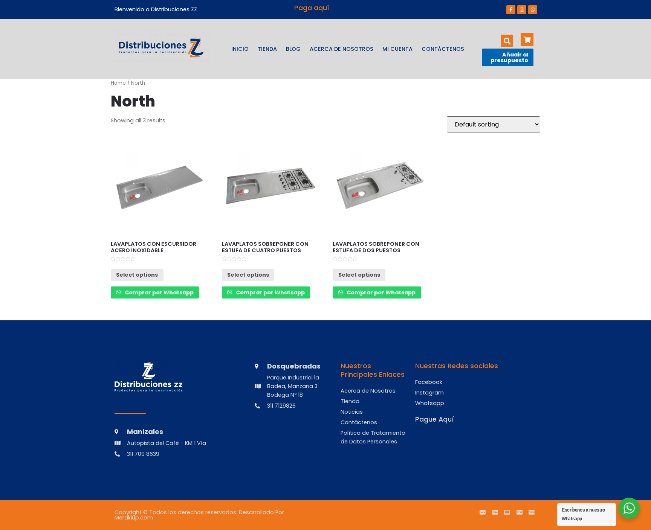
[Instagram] (521, 9)
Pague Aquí (434, 419)
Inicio (240, 49)
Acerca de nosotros (341, 49)
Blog (293, 49)
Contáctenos (443, 49)
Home (118, 83)
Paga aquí (311, 7)
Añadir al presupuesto (509, 57)
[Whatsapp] (532, 9)
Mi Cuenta (397, 49)
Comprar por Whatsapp (159, 292)
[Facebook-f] (510, 9)
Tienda (267, 49)
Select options (137, 275)
